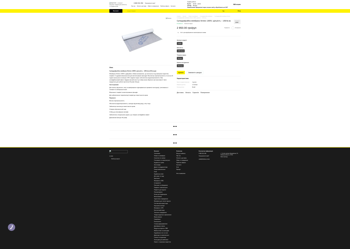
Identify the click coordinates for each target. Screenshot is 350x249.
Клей (155, 171)
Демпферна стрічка (159, 226)
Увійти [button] (181, 32)
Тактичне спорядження (160, 212)
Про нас (133, 6)
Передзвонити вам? (150, 3)
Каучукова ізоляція (159, 205)
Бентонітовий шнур (159, 210)
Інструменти (157, 183)
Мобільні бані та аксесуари (161, 230)
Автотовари (157, 165)
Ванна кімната (158, 217)
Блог (177, 167)
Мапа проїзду (224, 156)
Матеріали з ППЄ (159, 180)
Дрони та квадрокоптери (160, 167)
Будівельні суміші (159, 162)
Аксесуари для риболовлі (161, 239)
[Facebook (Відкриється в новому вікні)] (180, 6)
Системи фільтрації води (161, 203)
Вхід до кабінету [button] (180, 153)
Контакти (173, 6)
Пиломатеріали (158, 192)
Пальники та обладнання (161, 185)
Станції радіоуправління (160, 223)
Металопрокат (158, 196)
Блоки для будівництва (160, 194)
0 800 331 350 (138, 3)
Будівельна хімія (158, 174)
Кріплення (157, 178)
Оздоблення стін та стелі (161, 233)
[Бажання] (232, 11)
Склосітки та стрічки (159, 158)
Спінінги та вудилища (160, 237)
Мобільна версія (115, 158)
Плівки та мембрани (159, 155)
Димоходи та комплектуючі (161, 235)
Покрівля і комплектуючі (161, 187)
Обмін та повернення (153, 6)
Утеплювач (157, 153)
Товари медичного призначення (162, 214)
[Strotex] (168, 18)
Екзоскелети (157, 221)
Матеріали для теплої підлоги (162, 201)
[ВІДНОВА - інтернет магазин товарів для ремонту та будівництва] (118, 151)
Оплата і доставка (141, 6)
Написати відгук (188, 23)
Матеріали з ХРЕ (159, 208)
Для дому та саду (159, 176)
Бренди (178, 169)
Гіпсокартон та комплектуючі (162, 160)
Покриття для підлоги (160, 189)
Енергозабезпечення (159, 169)
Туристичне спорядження (161, 199)
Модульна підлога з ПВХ (161, 228)
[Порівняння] (229, 11)
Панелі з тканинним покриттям (162, 242)
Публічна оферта (164, 6)
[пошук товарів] (125, 10)
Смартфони (157, 219)
